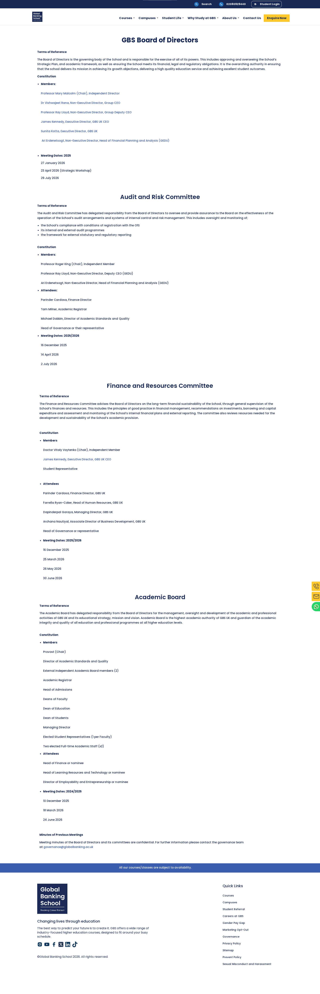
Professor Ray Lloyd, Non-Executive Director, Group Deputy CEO (86, 112)
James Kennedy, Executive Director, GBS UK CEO (75, 122)
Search (206, 4)
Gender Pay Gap (234, 923)
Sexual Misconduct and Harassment (247, 964)
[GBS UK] (37, 17)
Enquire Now (276, 18)
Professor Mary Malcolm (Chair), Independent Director (80, 93)
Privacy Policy (232, 943)
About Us (229, 18)
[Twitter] (61, 944)
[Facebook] (53, 944)
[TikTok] (74, 944)
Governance (231, 936)
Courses (125, 18)
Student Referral (234, 909)
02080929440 (236, 4)
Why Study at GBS (202, 18)
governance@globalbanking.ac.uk (68, 847)
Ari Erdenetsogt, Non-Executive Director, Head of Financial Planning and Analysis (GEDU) (106, 141)
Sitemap (228, 950)
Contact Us (252, 18)
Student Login (270, 4)
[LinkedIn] (67, 944)
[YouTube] (46, 944)
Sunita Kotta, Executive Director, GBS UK (69, 131)
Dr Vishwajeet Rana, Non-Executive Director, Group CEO (80, 103)
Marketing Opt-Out (236, 930)
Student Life (171, 18)
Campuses (147, 18)
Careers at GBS (233, 916)
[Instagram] (39, 944)
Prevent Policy (232, 957)
